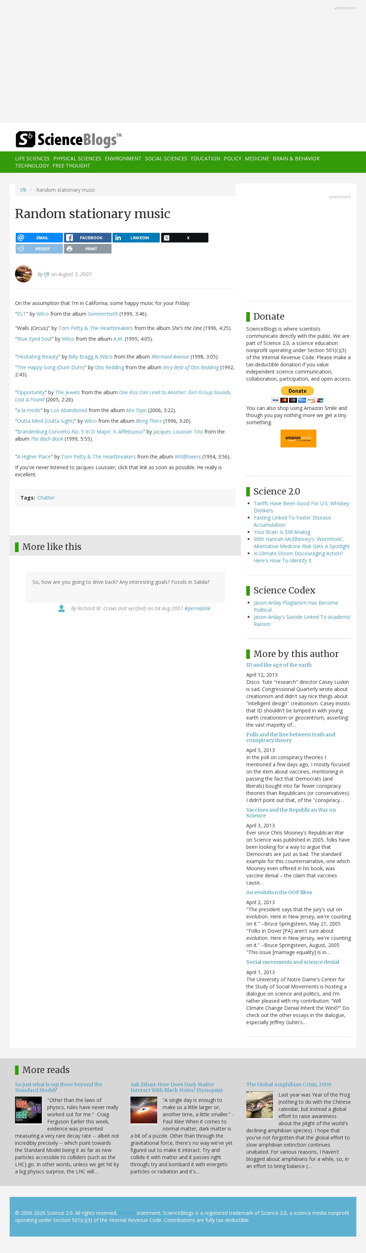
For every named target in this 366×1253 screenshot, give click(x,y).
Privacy (127, 1212)
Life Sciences (32, 158)
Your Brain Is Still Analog (282, 531)
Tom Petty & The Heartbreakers (95, 328)
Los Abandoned (69, 410)
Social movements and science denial (292, 962)
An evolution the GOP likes (279, 892)
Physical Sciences (77, 158)
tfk (23, 189)
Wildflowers (188, 456)
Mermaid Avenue (170, 356)
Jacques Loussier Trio (178, 431)
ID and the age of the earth (279, 665)
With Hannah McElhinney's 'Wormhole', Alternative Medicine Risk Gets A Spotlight (302, 543)
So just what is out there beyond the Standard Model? (58, 1087)
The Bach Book (47, 438)
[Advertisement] (183, 62)
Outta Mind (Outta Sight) (45, 420)
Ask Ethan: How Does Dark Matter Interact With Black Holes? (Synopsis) (176, 1087)
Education (205, 158)
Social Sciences (166, 158)
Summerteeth (103, 313)
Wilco (42, 313)
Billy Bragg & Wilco (91, 356)
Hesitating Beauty (37, 356)
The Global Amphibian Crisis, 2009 (288, 1084)
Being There (149, 420)
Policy (232, 158)
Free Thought (71, 165)
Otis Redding (109, 367)
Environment (123, 158)
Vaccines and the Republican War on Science (291, 812)
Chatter (46, 497)
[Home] (71, 140)
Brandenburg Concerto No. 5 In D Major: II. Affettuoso (80, 431)
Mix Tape (136, 410)
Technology (32, 165)
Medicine (257, 158)
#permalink (197, 608)
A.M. (118, 338)
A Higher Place (34, 456)
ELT (21, 313)
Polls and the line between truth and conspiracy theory (290, 737)
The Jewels (67, 392)
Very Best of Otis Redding (191, 367)
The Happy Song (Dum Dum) (50, 367)
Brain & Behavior (296, 158)
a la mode (28, 410)
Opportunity (31, 392)
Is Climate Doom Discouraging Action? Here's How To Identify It (298, 557)
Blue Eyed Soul (34, 338)
